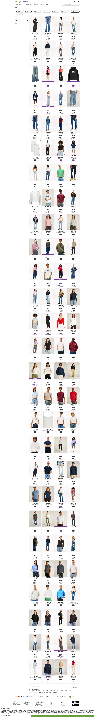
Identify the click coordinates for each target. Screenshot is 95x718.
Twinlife (57, 690)
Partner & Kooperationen (17, 704)
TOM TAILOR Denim (32, 690)
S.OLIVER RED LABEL (54, 692)
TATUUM (48, 690)
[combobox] (70, 4)
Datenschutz (26, 703)
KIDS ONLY (61, 690)
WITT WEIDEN (52, 690)
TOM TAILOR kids (39, 690)
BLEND (40, 692)
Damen (16, 19)
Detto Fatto (44, 692)
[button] (78, 1)
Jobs (13, 705)
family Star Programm (16, 701)
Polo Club (48, 692)
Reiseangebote (63, 705)
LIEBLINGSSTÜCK (35, 692)
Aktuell (62, 701)
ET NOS (30, 692)
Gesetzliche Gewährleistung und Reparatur (41, 705)
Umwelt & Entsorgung (38, 703)
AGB (25, 701)
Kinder (51, 703)
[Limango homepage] (18, 1)
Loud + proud (74, 690)
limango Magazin (15, 703)
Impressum (26, 705)
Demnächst (62, 702)
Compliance (26, 704)
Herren (16, 20)
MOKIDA (44, 690)
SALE (16, 23)
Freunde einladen (15, 702)
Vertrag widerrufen (38, 704)
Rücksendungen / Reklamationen (40, 702)
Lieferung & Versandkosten (39, 701)
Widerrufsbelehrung (27, 702)
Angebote (51, 701)
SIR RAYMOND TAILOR (67, 690)
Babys (51, 702)
